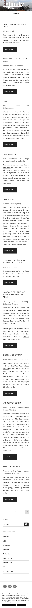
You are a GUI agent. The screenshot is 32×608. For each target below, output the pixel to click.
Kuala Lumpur (10, 154)
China (5, 541)
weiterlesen (9, 50)
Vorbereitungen (8, 571)
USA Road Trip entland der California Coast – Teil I (14, 294)
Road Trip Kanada (11, 466)
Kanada (6, 368)
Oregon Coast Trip (12, 355)
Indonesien (7, 545)
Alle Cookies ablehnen (8, 605)
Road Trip (11, 416)
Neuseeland (7, 558)
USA (4, 567)
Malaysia (6, 554)
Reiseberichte (8, 562)
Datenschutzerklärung (12, 598)
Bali (5, 101)
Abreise (6, 537)
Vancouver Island (12, 403)
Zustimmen (21, 605)
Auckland (22, 35)
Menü (17, 13)
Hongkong (6, 167)
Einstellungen (9, 602)
